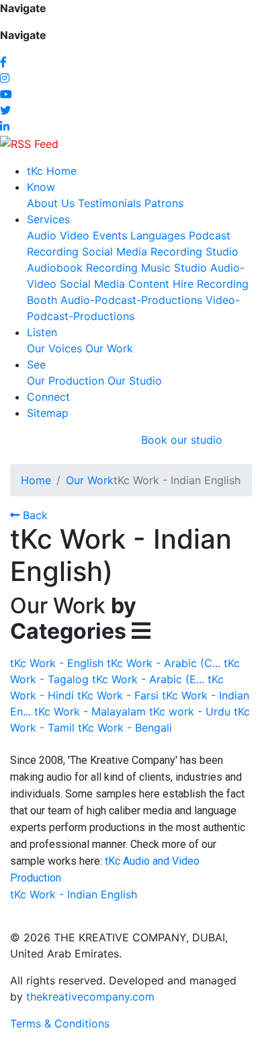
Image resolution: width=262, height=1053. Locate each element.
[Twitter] (5, 110)
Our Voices (54, 348)
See (36, 364)
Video (74, 235)
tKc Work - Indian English (73, 894)
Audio (41, 235)
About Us (51, 203)
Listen (42, 332)
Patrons (163, 203)
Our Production (65, 380)
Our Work (109, 348)
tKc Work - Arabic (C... (163, 663)
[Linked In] (4, 126)
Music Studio (174, 267)
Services (48, 219)
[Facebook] (3, 62)
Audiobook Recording (82, 267)
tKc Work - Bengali (125, 727)
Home (36, 480)
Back (33, 515)
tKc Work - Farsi (118, 695)
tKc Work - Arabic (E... (148, 679)
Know (41, 187)
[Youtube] (6, 94)
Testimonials (109, 203)
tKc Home (52, 171)
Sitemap (48, 413)
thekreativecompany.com (90, 996)
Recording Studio (194, 251)
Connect (48, 396)
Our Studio (134, 380)
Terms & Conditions (60, 1023)
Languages (157, 235)
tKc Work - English (56, 663)
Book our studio (181, 439)
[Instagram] (4, 78)
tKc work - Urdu (189, 711)
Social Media (114, 251)
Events (110, 235)
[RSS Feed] (29, 142)
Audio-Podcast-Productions (131, 300)
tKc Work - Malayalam (90, 711)
